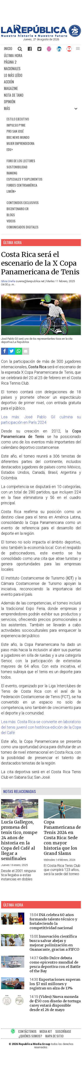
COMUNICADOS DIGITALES (22, 227)
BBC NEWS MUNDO (18, 137)
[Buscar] (20, 48)
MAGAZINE (11, 88)
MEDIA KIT (46, 1031)
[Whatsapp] (18, 351)
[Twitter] (39, 48)
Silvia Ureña (8, 281)
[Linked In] (59, 48)
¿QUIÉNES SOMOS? (30, 1036)
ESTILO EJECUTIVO (18, 119)
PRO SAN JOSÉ (15, 131)
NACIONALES (12, 68)
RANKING (12, 173)
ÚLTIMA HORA (13, 55)
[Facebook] (30, 48)
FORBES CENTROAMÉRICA (22, 185)
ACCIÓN (9, 81)
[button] (78, 48)
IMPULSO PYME (16, 125)
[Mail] (25, 351)
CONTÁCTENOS (27, 1031)
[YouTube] (69, 48)
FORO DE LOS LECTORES (21, 161)
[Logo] (41, 36)
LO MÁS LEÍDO (13, 75)
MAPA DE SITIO (54, 1036)
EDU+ (10, 149)
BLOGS (11, 215)
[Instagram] (49, 48)
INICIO (8, 48)
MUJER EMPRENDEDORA (20, 143)
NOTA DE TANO (13, 95)
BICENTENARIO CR (17, 208)
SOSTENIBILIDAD (17, 167)
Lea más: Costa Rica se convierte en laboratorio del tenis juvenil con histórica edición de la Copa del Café (41, 727)
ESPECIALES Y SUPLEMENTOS (24, 179)
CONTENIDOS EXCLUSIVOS (23, 202)
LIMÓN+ (11, 191)
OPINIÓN (9, 101)
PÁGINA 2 (10, 62)
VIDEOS (11, 221)
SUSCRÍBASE (63, 1031)
